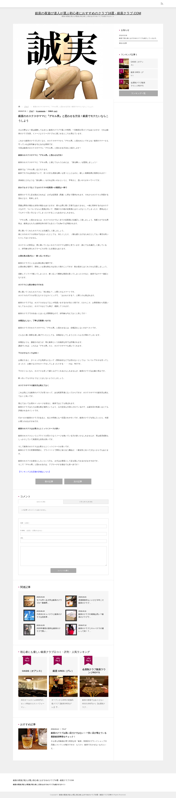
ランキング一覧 (138, 93)
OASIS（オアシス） (137, 63)
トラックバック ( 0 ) (85, 501)
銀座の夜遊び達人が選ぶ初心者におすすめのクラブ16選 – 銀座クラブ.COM (85, 795)
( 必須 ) (24, 523)
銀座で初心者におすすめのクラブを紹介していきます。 (138, 38)
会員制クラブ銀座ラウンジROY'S (138, 84)
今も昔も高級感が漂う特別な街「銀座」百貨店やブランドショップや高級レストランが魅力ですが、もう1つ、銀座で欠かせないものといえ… (79, 744)
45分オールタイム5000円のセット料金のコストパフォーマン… (32, 703)
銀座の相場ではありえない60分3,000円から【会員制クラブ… (93, 703)
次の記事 (78, 481)
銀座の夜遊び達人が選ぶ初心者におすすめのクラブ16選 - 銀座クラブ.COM (88, 13)
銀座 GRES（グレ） (137, 73)
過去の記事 (123, 43)
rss (162, 3)
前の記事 (49, 481)
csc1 (55, 111)
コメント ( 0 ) (40, 501)
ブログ (26, 107)
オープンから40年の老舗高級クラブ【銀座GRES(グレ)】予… (62, 703)
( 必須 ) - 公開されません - (31, 530)
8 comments (40, 111)
